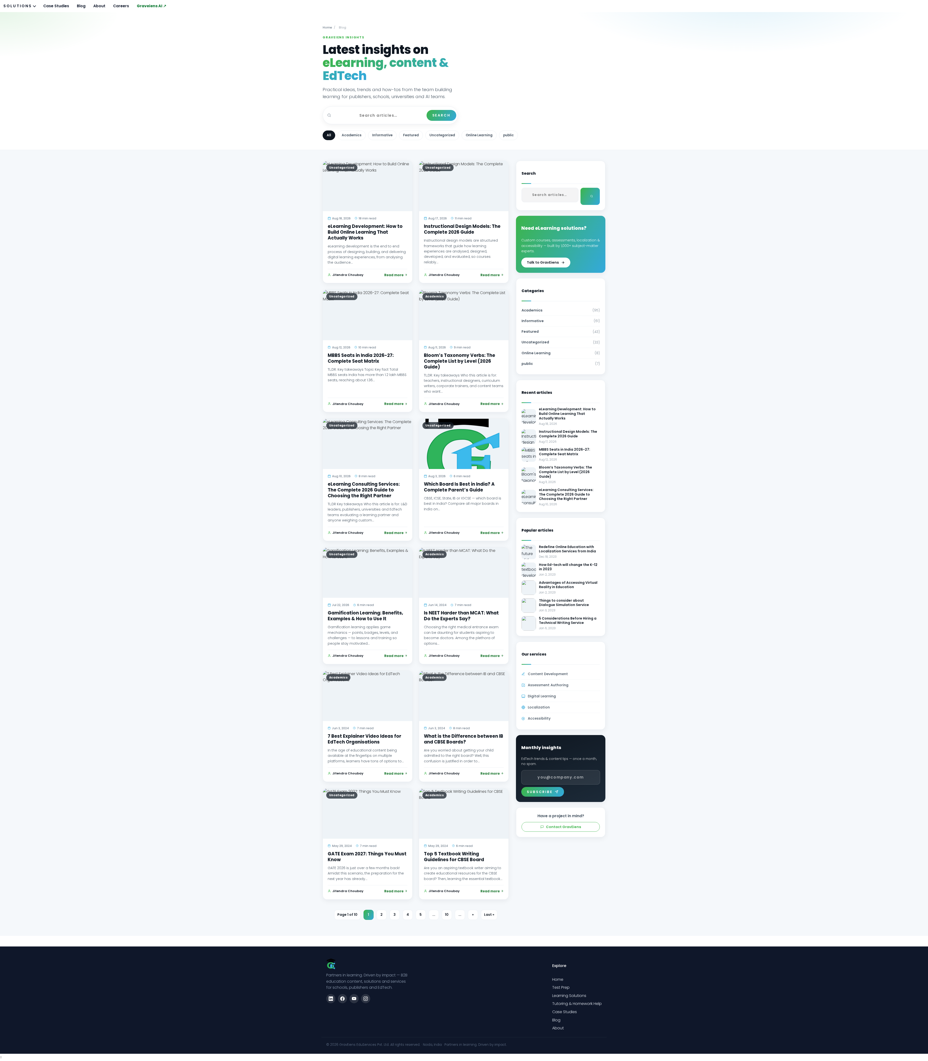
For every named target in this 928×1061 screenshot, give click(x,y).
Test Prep (561, 987)
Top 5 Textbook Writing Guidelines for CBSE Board (454, 857)
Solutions (17, 5)
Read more (394, 275)
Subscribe (540, 791)
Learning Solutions (569, 995)
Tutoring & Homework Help (577, 1003)
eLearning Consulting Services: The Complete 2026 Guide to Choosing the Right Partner (364, 490)
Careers (121, 5)
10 (447, 914)
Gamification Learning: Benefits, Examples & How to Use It (365, 616)
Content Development (548, 673)
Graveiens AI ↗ (151, 5)
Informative (382, 135)
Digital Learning (542, 696)
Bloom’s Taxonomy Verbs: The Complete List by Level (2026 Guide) (459, 361)
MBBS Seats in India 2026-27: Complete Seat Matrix (361, 358)
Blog (81, 5)
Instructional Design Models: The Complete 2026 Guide (462, 229)
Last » (489, 914)
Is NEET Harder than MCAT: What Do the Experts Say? (461, 616)
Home (327, 27)
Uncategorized (442, 135)
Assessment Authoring (548, 685)
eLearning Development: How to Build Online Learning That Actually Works (365, 232)
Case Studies (56, 5)
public (508, 135)
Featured (411, 135)
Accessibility (539, 718)
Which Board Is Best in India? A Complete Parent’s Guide (459, 487)
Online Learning (479, 135)
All (329, 135)
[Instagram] (365, 998)
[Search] (590, 196)
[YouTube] (354, 998)
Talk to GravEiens (543, 262)
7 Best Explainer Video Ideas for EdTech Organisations (364, 739)
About (99, 5)
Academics (352, 135)
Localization (539, 707)
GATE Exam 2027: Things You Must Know (367, 857)
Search (441, 115)
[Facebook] (342, 998)
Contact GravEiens (563, 826)
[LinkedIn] (330, 998)
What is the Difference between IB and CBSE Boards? (463, 739)
